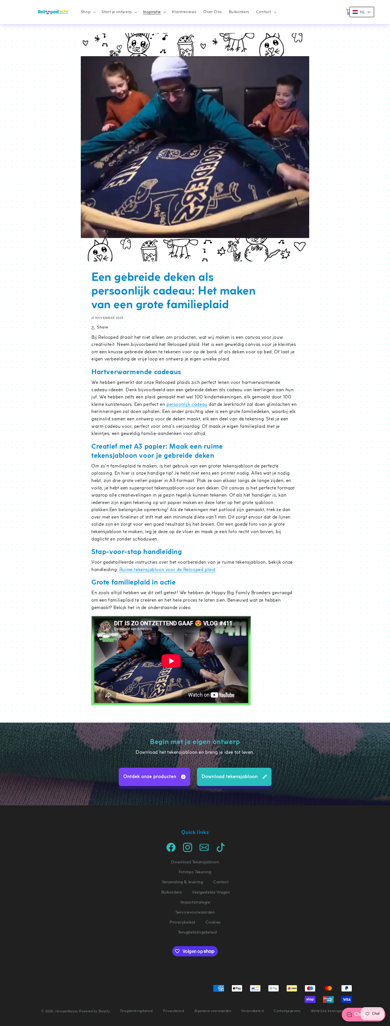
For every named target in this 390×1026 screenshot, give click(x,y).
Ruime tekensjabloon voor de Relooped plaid (167, 570)
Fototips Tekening (195, 872)
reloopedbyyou (66, 1011)
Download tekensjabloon (230, 776)
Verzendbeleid (252, 1011)
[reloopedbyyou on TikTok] (220, 850)
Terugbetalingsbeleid (197, 932)
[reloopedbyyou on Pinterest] (204, 850)
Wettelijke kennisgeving (329, 1011)
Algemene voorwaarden (212, 1011)
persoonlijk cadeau (187, 404)
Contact (220, 882)
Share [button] (102, 327)
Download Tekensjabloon (195, 862)
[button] (87, 12)
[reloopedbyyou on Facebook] (171, 850)
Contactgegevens (287, 1011)
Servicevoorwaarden (195, 912)
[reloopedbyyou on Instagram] (187, 850)
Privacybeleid (182, 922)
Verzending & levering (182, 882)
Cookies (213, 922)
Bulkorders (171, 892)
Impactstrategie (195, 902)
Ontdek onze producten (149, 776)
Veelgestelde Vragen (211, 892)
